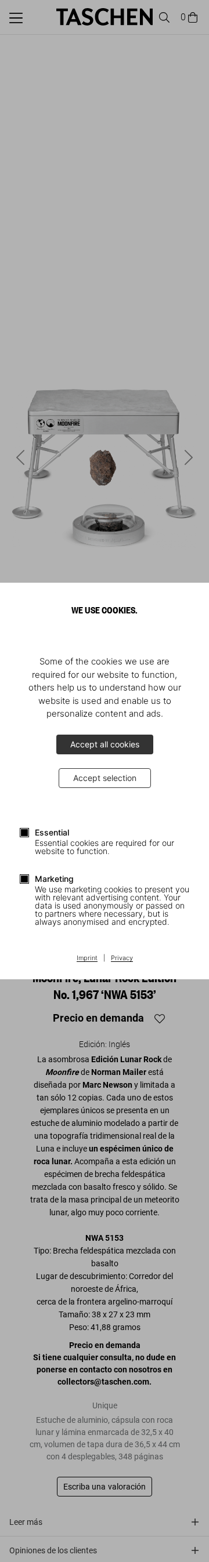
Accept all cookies (104, 744)
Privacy (122, 958)
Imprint (87, 958)
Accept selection (104, 778)
